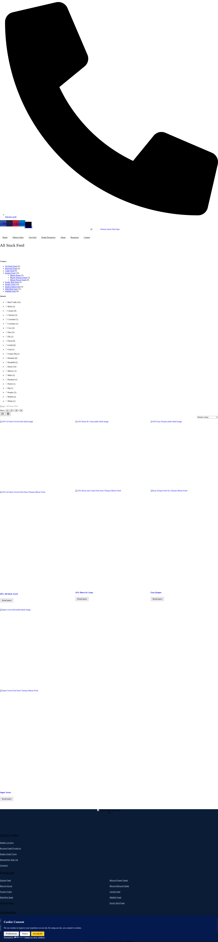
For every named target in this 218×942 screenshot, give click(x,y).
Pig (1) (10, 388)
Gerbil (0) (12, 345)
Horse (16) (12, 367)
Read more (6, 600)
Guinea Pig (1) (13, 354)
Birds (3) (11, 306)
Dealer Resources (48, 237)
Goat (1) (11, 349)
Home (5, 237)
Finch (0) (11, 341)
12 (11, 410)
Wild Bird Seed (11, 289)
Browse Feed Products (10, 848)
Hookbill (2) (13, 362)
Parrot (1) (11, 384)
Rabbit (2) (12, 397)
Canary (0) (12, 311)
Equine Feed (10, 273)
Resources (75, 237)
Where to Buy (18, 237)
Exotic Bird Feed (12, 282)
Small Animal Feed (12, 287)
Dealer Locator (7, 843)
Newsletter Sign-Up (9, 860)
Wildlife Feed (10, 291)
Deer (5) (11, 332)
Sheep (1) (11, 401)
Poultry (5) (12, 392)
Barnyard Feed (11, 268)
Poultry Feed (10, 284)
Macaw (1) (12, 371)
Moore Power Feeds (18, 280)
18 (16, 410)
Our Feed (32, 237)
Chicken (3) (12, 315)
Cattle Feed (9, 271)
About (62, 237)
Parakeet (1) (12, 379)
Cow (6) (11, 328)
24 (21, 410)
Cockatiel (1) (13, 319)
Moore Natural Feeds (18, 278)
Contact (87, 237)
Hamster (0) (12, 358)
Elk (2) (10, 337)
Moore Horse (15, 275)
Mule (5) (11, 375)
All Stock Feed (11, 266)
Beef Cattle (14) (14, 302)
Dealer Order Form (8, 854)
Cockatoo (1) (13, 324)
